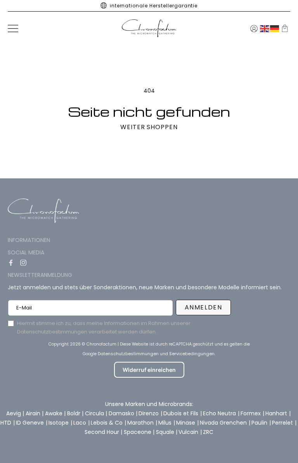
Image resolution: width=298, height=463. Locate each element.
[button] (13, 28)
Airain (34, 413)
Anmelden (203, 307)
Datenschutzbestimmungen (128, 354)
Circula (95, 413)
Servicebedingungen (192, 354)
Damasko (122, 413)
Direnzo (149, 413)
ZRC (208, 432)
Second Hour (103, 432)
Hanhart (277, 413)
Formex (251, 413)
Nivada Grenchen (224, 423)
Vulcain (189, 432)
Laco (80, 423)
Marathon (141, 423)
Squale (166, 432)
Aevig (14, 413)
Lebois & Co (107, 423)
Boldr (74, 413)
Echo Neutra (220, 413)
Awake (54, 413)
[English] (265, 28)
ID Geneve (30, 423)
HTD (6, 423)
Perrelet (283, 423)
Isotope (59, 423)
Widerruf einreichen (149, 369)
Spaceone (138, 432)
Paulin (260, 423)
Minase (186, 423)
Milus (165, 423)
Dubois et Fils (181, 413)
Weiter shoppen (149, 127)
